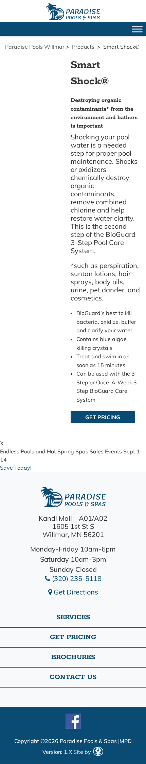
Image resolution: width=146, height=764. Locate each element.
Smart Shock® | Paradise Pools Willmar (73, 11)
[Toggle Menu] (137, 29)
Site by (82, 751)
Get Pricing (102, 417)
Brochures (73, 657)
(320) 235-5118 (76, 578)
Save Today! (16, 467)
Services (73, 617)
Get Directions (75, 592)
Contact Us (73, 677)
